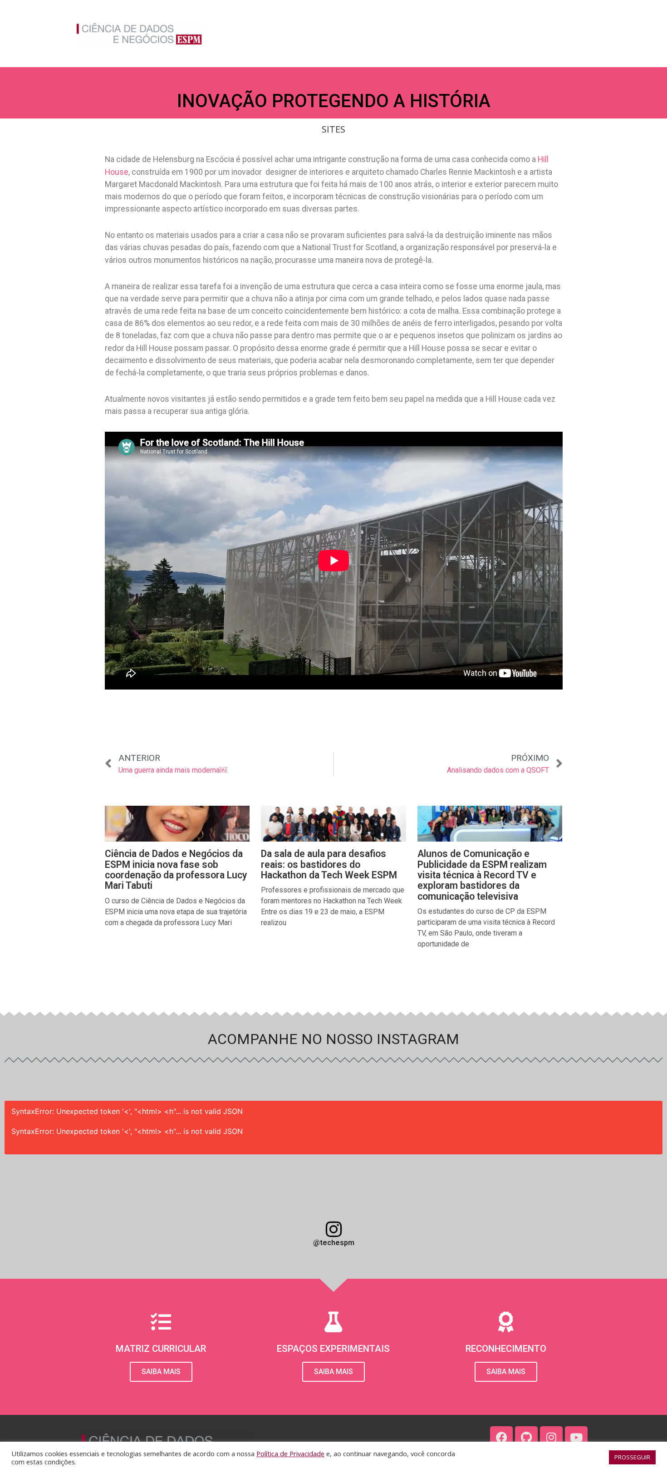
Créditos (575, 34)
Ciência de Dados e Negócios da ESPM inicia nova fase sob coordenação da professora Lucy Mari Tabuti (176, 869)
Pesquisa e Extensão (466, 34)
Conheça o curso (310, 34)
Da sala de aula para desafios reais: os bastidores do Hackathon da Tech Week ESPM (329, 864)
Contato (530, 34)
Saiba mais (505, 1371)
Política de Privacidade (290, 1453)
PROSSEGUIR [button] (632, 1457)
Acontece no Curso (386, 34)
